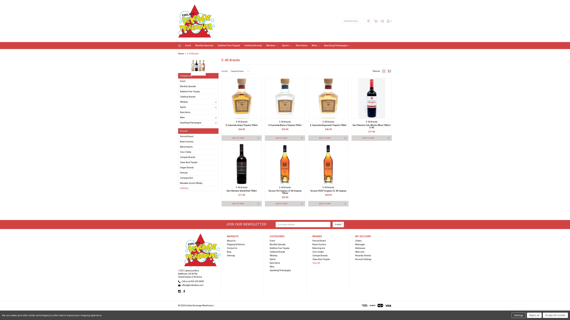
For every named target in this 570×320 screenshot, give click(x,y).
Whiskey (271, 45)
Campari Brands (187, 157)
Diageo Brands (187, 167)
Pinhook (184, 173)
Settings (518, 315)
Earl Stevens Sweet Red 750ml (242, 191)
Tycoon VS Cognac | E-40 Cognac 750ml (285, 192)
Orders (358, 241)
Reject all (534, 315)
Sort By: (224, 71)
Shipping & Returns (236, 244)
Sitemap (231, 255)
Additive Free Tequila (229, 45)
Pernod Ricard (186, 136)
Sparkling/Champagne (336, 45)
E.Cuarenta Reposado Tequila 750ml (328, 125)
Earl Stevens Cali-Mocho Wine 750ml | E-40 (372, 126)
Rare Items (301, 45)
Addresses (360, 248)
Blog (229, 252)
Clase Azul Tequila (188, 162)
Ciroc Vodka (185, 152)
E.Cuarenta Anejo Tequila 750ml (242, 125)
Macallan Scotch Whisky (191, 183)
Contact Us (232, 248)
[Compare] (382, 21)
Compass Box (186, 178)
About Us (231, 241)
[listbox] (239, 71)
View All (184, 188)
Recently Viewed (363, 255)
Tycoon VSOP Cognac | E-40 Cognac (328, 191)
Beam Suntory (187, 141)
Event (188, 45)
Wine (315, 45)
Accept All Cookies (555, 315)
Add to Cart (238, 138)
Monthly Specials (204, 45)
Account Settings (363, 259)
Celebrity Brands (253, 45)
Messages (360, 244)
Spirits (285, 45)
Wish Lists (359, 252)
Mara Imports (186, 147)
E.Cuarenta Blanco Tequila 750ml (285, 125)
